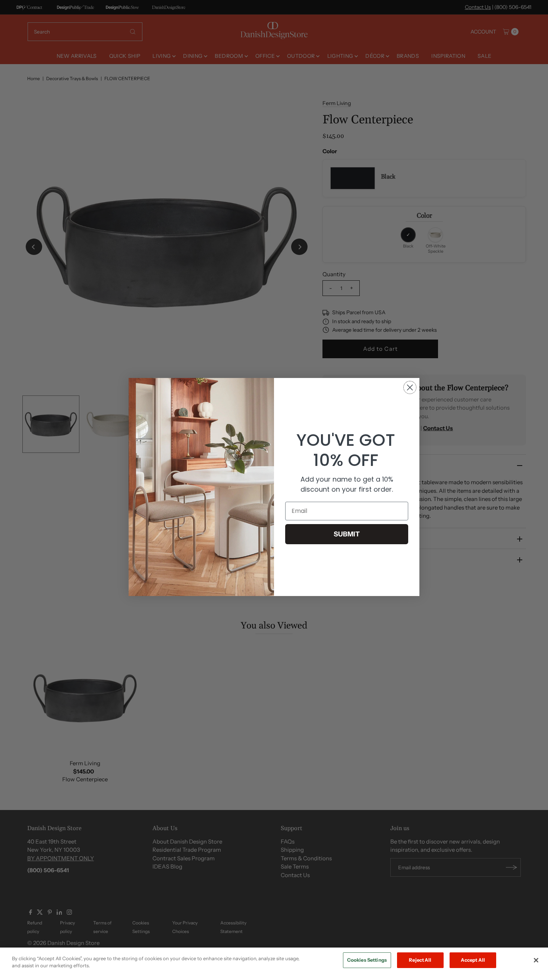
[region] (274, 961)
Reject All (420, 960)
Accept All (473, 960)
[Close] (536, 960)
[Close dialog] (409, 387)
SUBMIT (347, 534)
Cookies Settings (367, 960)
